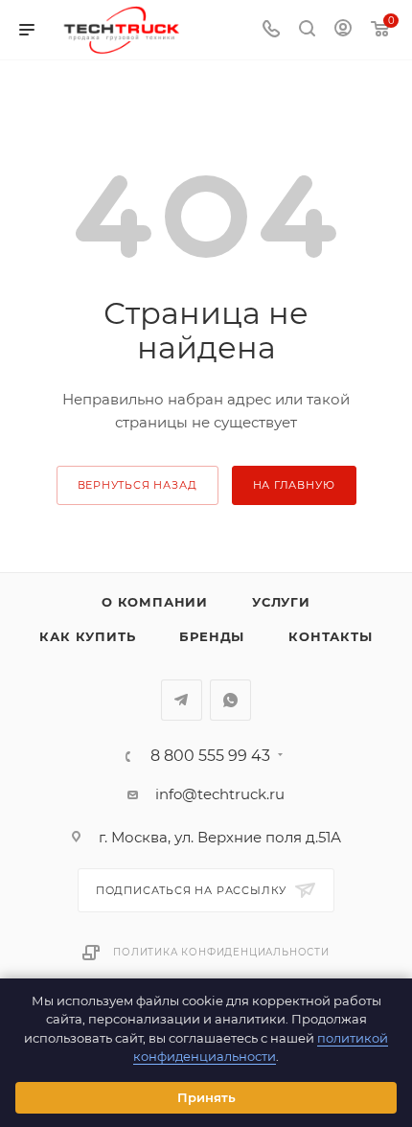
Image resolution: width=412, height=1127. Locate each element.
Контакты (330, 636)
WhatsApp (230, 700)
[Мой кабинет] (343, 30)
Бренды (211, 636)
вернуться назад (137, 485)
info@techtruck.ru (220, 794)
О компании (155, 602)
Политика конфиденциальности (221, 952)
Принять (206, 1097)
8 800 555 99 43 (210, 756)
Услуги (281, 602)
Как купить (87, 636)
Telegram (181, 700)
